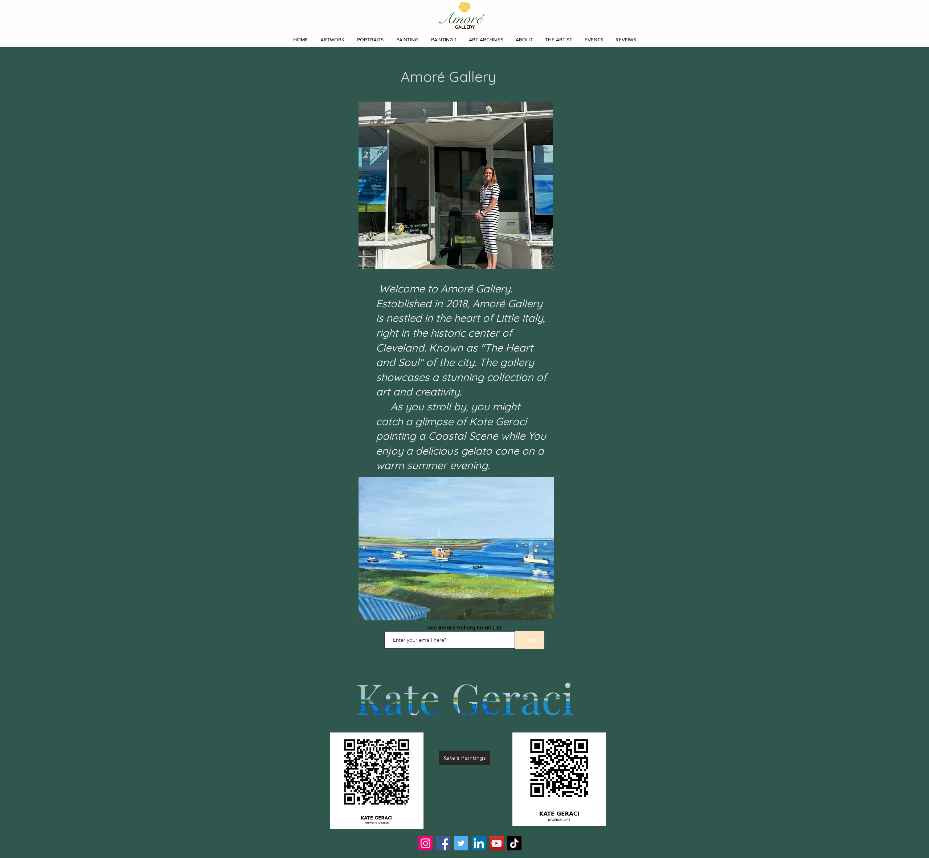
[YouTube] (497, 843)
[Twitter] (461, 843)
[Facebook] (443, 843)
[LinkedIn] (479, 843)
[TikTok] (514, 843)
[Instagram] (425, 843)
